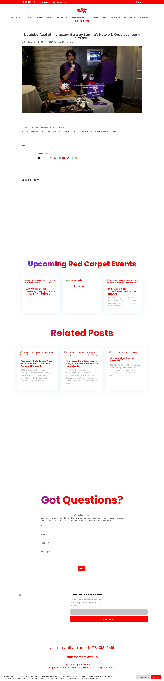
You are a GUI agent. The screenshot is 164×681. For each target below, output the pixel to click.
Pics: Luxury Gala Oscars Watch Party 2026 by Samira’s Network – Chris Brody (81, 363)
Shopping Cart (82, 21)
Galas (23, 375)
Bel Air (117, 365)
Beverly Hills (125, 365)
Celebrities (37, 370)
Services (26, 17)
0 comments (68, 42)
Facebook (58, 42)
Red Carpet (118, 303)
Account (144, 17)
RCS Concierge (30, 42)
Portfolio (15, 17)
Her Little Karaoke (76, 286)
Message (45, 552)
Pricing (39, 17)
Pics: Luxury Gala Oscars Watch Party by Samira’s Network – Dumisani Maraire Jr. (37, 363)
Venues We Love (99, 17)
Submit (81, 568)
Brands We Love (79, 17)
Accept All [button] (156, 677)
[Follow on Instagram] (70, 634)
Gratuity (133, 17)
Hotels (111, 298)
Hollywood (31, 375)
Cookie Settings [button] (143, 677)
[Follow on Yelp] (91, 634)
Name (43, 525)
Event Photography (118, 368)
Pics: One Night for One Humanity (122, 359)
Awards (29, 370)
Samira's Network (131, 303)
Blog (48, 17)
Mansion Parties (116, 370)
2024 (51, 42)
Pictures (38, 378)
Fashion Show (43, 373)
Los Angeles (119, 298)
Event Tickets (60, 17)
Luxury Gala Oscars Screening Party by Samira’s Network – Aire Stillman (40, 291)
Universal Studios (115, 306)
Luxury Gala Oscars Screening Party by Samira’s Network (122, 291)
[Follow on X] (80, 634)
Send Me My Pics (118, 17)
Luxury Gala (119, 300)
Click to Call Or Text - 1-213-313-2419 (82, 647)
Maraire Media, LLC (88, 664)
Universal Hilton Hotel (37, 381)
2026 (23, 370)
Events (35, 373)
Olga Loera (128, 370)
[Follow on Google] (101, 634)
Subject (44, 543)
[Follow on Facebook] (60, 634)
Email (43, 534)
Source (24, 145)
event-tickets (81, 131)
